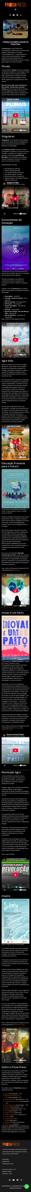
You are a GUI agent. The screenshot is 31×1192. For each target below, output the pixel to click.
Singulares (8, 1109)
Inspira (7, 1094)
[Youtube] (13, 15)
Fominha (7, 1116)
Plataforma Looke (7, 730)
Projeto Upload (9, 1113)
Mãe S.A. (7, 1122)
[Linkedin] (17, 15)
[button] (15, 9)
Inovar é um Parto (10, 1099)
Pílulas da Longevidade (11, 1114)
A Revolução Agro (10, 1105)
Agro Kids (7, 1107)
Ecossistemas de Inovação (12, 1101)
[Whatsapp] (20, 15)
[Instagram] (10, 15)
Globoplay (17, 570)
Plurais (7, 1111)
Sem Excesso (8, 1124)
